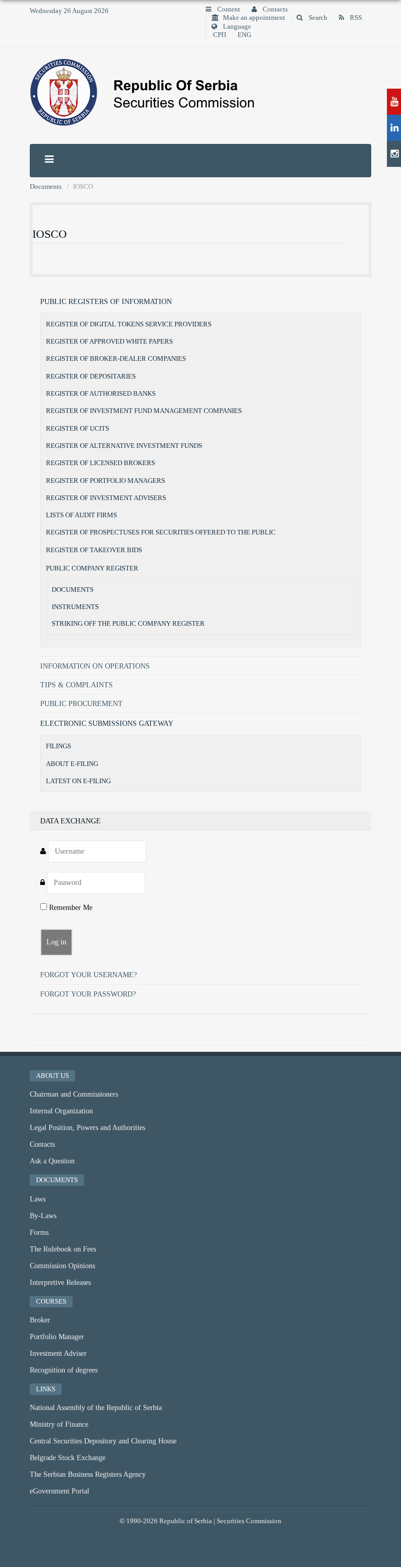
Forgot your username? (88, 975)
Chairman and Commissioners (74, 1094)
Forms (39, 1232)
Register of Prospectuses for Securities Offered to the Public (161, 532)
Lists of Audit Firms (81, 515)
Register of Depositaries (91, 376)
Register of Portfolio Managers (105, 480)
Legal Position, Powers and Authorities (87, 1128)
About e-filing (72, 764)
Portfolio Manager (57, 1337)
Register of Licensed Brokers (100, 463)
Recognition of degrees (64, 1370)
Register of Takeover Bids (94, 550)
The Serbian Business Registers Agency (88, 1474)
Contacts (274, 9)
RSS (355, 17)
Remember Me (69, 908)
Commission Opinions (62, 1266)
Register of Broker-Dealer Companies (116, 358)
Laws (37, 1199)
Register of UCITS (77, 428)
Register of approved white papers (109, 341)
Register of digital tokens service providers (128, 324)
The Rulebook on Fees (63, 1249)
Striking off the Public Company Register (128, 623)
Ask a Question (52, 1161)
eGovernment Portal (59, 1491)
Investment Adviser (58, 1353)
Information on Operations (95, 666)
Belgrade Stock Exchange (67, 1458)
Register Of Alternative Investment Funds (124, 446)
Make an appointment (254, 17)
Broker (40, 1320)
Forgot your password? (88, 994)
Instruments (75, 607)
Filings (58, 746)
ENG (244, 35)
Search (317, 17)
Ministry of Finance (59, 1424)
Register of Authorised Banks (101, 393)
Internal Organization (61, 1111)
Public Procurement (81, 704)
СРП (219, 35)
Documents (72, 589)
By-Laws (43, 1216)
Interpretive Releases (60, 1282)
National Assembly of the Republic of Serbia (96, 1408)
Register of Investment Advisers (106, 498)
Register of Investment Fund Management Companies (144, 411)
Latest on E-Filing (78, 781)
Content (228, 9)
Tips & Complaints (76, 685)
